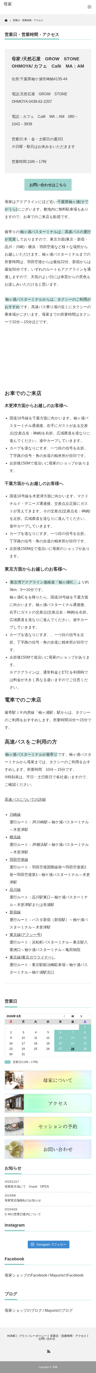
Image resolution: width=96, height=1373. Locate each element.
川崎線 (15, 815)
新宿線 (15, 912)
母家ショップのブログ (23, 1310)
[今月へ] (73, 1016)
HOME (11, 1336)
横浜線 (15, 837)
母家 (55, 1367)
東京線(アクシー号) (26, 935)
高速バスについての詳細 (25, 800)
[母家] (22, 4)
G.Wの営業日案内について (23, 1214)
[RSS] (48, 1350)
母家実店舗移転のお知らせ (23, 1200)
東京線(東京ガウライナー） (32, 957)
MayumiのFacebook (66, 1275)
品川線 (15, 890)
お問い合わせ (46, 1338)
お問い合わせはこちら (48, 185)
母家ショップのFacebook (26, 1275)
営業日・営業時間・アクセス (68, 1336)
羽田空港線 (19, 860)
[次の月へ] (85, 1016)
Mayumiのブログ (59, 1310)
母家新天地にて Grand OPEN (27, 1186)
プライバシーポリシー (33, 1336)
